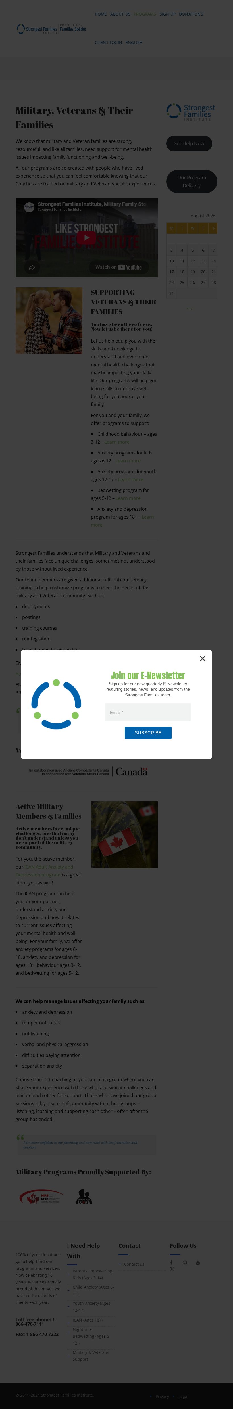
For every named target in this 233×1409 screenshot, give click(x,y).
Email (116, 712)
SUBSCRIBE (148, 732)
